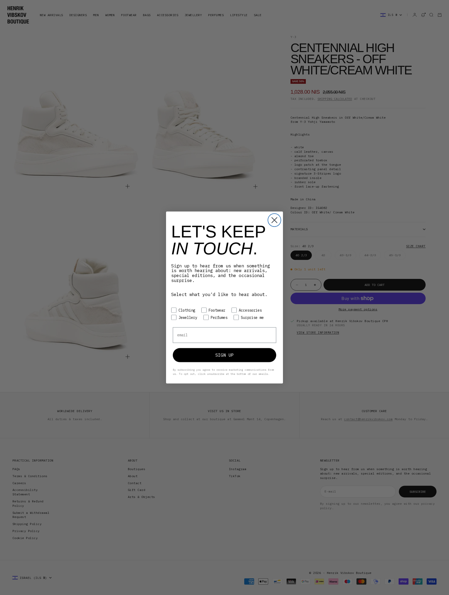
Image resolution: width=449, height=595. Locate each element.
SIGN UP (224, 355)
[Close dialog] (274, 220)
